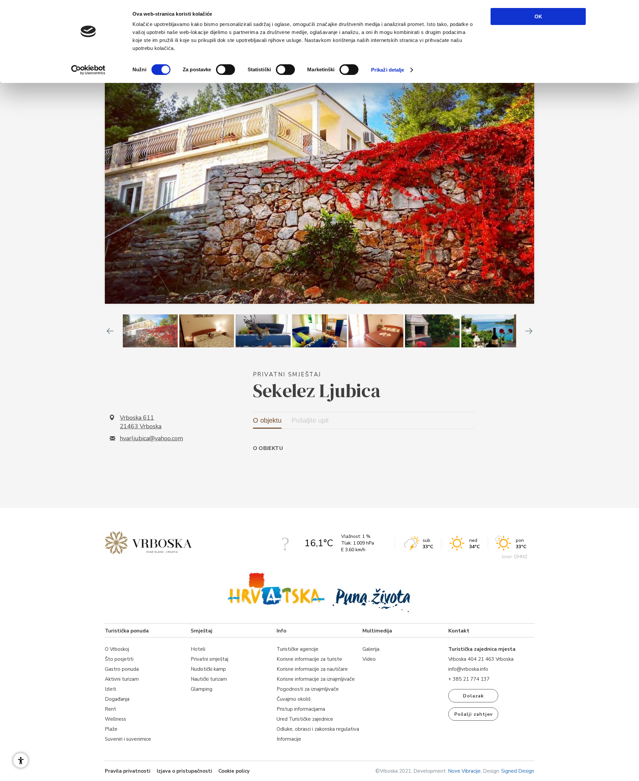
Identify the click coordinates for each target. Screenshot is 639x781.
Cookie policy (234, 771)
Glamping (201, 689)
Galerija (370, 649)
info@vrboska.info (468, 669)
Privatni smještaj (209, 659)
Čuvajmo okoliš (294, 699)
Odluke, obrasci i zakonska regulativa (318, 729)
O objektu (267, 420)
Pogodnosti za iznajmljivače (308, 689)
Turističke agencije (298, 649)
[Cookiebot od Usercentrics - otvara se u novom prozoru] (88, 70)
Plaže (111, 729)
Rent (110, 709)
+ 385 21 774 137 (469, 679)
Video (369, 659)
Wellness (115, 719)
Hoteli (198, 649)
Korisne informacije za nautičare (312, 669)
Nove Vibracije (464, 771)
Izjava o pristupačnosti (184, 771)
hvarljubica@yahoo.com (151, 438)
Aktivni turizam (122, 679)
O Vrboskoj (117, 649)
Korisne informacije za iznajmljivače (316, 679)
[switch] (225, 69)
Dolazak (473, 696)
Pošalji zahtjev (473, 714)
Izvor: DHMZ (515, 557)
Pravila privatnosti (127, 771)
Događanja (117, 699)
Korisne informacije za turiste (309, 659)
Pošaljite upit (310, 420)
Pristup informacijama (301, 709)
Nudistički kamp (208, 669)
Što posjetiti (119, 659)
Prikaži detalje (387, 70)
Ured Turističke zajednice (305, 719)
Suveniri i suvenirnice (128, 739)
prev (110, 331)
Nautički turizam (209, 679)
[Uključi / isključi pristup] (20, 760)
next (529, 331)
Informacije (289, 739)
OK (538, 16)
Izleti (110, 689)
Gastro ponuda (122, 669)
